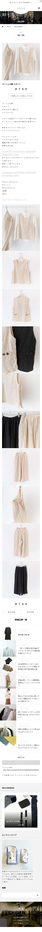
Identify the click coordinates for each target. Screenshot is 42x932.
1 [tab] (19, 824)
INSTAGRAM (23, 676)
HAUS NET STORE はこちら (15, 200)
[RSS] (22, 909)
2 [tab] (21, 824)
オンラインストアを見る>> (21, 2)
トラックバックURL (7, 767)
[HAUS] (21, 8)
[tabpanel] (21, 811)
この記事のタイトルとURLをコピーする (21, 96)
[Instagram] (19, 909)
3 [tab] (23, 824)
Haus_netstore (21, 39)
